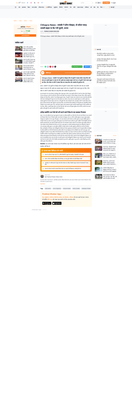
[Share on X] (55, 67)
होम (19, 7)
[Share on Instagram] (53, 67)
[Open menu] (15, 7)
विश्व (101, 7)
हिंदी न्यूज (50, 199)
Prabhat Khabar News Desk (54, 177)
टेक (71, 7)
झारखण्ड (24, 7)
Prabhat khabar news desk (51, 31)
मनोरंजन (66, 7)
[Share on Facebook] (48, 67)
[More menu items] (103, 7)
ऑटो (74, 7)
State (20, 20)
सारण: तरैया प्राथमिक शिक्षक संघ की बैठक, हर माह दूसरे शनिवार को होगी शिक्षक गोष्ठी (63, 158)
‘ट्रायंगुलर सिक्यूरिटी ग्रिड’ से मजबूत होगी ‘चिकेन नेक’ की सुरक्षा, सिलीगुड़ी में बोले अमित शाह (106, 66)
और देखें (114, 135)
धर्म (91, 7)
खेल (94, 7)
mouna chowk (66, 188)
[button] (66, 49)
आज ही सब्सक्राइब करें (25, 35)
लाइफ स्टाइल (80, 7)
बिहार (29, 7)
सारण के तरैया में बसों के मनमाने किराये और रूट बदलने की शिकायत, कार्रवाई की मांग (63, 168)
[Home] (66, 3)
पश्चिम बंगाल (41, 7)
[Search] (92, 3)
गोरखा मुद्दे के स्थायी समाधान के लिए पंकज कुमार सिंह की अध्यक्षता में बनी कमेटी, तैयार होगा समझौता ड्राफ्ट (106, 80)
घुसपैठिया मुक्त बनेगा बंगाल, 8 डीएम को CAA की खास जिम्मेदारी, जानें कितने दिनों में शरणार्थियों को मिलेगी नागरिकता (106, 73)
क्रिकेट (67, 197)
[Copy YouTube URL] (50, 67)
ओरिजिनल (49, 7)
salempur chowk (86, 188)
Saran (30, 20)
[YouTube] (38, 3)
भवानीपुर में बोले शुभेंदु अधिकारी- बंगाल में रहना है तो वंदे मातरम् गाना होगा (106, 60)
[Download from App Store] (56, 203)
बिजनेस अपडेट (58, 197)
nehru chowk (76, 188)
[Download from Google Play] (46, 203)
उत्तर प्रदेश (34, 7)
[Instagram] (31, 3)
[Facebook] (27, 3)
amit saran (48, 188)
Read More (42, 183)
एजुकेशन (55, 7)
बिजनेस (61, 7)
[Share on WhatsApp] (45, 67)
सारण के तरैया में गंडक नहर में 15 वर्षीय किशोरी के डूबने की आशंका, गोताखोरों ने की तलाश (64, 154)
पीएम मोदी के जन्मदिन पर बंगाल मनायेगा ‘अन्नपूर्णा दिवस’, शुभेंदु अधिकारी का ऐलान (106, 54)
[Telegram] (42, 3)
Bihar (25, 20)
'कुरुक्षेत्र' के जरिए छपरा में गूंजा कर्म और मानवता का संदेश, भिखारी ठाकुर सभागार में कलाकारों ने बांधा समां (66, 163)
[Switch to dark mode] (98, 3)
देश (98, 7)
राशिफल (87, 7)
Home (15, 20)
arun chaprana (57, 188)
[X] (35, 3)
